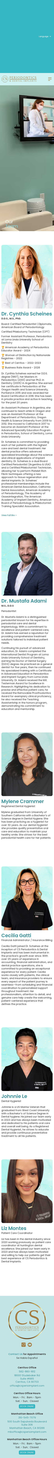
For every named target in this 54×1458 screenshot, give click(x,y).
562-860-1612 (27, 1371)
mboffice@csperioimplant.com (27, 1432)
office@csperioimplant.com (27, 1385)
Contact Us (15, 1354)
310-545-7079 (27, 1417)
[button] (45, 36)
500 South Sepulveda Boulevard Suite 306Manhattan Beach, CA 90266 (27, 1425)
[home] (19, 79)
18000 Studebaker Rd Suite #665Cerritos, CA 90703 (27, 1379)
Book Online (27, 1406)
